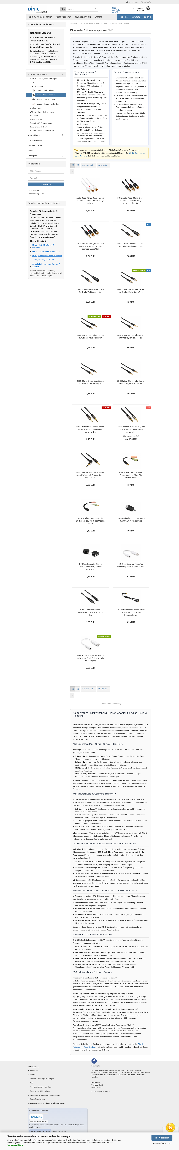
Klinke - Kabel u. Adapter (46, 95)
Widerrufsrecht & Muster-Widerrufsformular (45, 1095)
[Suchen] (95, 9)
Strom (30, 151)
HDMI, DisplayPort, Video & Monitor (47, 256)
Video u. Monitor (63, 17)
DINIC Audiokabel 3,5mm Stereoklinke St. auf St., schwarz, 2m (90, 612)
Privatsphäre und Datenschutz (40, 1087)
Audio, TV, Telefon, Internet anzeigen (43, 79)
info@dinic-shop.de (103, 1092)
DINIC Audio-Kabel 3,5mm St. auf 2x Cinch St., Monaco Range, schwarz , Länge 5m (130, 200)
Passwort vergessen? (36, 194)
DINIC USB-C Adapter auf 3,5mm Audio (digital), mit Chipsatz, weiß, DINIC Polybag (90, 658)
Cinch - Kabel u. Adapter (46, 90)
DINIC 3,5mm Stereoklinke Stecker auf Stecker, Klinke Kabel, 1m (90, 336)
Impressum (34, 1070)
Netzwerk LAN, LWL (35, 145)
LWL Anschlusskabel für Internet (42, 112)
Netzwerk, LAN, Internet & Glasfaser (43, 246)
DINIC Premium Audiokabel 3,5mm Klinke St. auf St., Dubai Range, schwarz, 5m (131, 429)
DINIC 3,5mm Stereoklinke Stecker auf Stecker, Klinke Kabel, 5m (131, 382)
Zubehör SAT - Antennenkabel (41, 123)
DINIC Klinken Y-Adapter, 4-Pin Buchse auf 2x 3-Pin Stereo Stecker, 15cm (90, 521)
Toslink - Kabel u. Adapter (46, 99)
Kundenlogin (133, 2)
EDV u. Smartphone (83, 17)
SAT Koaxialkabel (36, 119)
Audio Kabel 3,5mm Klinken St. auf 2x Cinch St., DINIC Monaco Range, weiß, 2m (90, 200)
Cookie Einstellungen (37, 1099)
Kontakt (147, 17)
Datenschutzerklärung (15, 1145)
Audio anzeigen (37, 86)
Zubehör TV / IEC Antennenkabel (42, 131)
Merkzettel (147, 2)
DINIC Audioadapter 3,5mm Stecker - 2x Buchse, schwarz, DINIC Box (90, 566)
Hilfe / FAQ (123, 17)
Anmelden (46, 184)
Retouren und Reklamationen (40, 1091)
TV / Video (34, 116)
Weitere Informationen (162, 1143)
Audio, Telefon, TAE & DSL (43, 260)
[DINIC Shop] (42, 9)
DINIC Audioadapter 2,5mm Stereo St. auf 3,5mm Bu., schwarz (131, 519)
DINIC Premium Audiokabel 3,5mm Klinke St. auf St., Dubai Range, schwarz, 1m (90, 429)
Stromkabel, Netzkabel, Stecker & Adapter (46, 265)
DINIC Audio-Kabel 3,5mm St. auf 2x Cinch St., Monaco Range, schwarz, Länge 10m (90, 246)
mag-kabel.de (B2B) (40, 1131)
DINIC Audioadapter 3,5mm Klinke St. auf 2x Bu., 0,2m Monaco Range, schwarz (131, 612)
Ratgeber (136, 17)
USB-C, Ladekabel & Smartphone (46, 251)
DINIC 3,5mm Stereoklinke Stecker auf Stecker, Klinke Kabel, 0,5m (131, 290)
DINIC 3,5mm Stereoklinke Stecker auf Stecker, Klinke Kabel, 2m (131, 336)
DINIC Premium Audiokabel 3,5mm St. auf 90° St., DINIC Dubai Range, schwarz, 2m (90, 475)
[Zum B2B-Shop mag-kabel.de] (36, 1117)
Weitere (98, 17)
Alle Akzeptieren (162, 1138)
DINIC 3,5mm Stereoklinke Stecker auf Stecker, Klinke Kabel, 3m (90, 382)
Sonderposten (33, 156)
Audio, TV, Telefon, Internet (40, 17)
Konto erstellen (33, 190)
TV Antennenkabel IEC (38, 127)
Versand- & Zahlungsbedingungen (42, 1079)
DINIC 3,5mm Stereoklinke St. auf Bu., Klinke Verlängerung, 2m (130, 245)
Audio (32, 82)
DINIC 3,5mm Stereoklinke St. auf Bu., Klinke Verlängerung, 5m (90, 290)
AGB (31, 1083)
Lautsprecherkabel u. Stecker (48, 104)
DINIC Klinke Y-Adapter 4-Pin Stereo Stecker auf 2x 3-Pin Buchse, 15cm (130, 475)
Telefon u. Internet (37, 108)
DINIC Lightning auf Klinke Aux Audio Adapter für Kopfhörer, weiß (131, 565)
